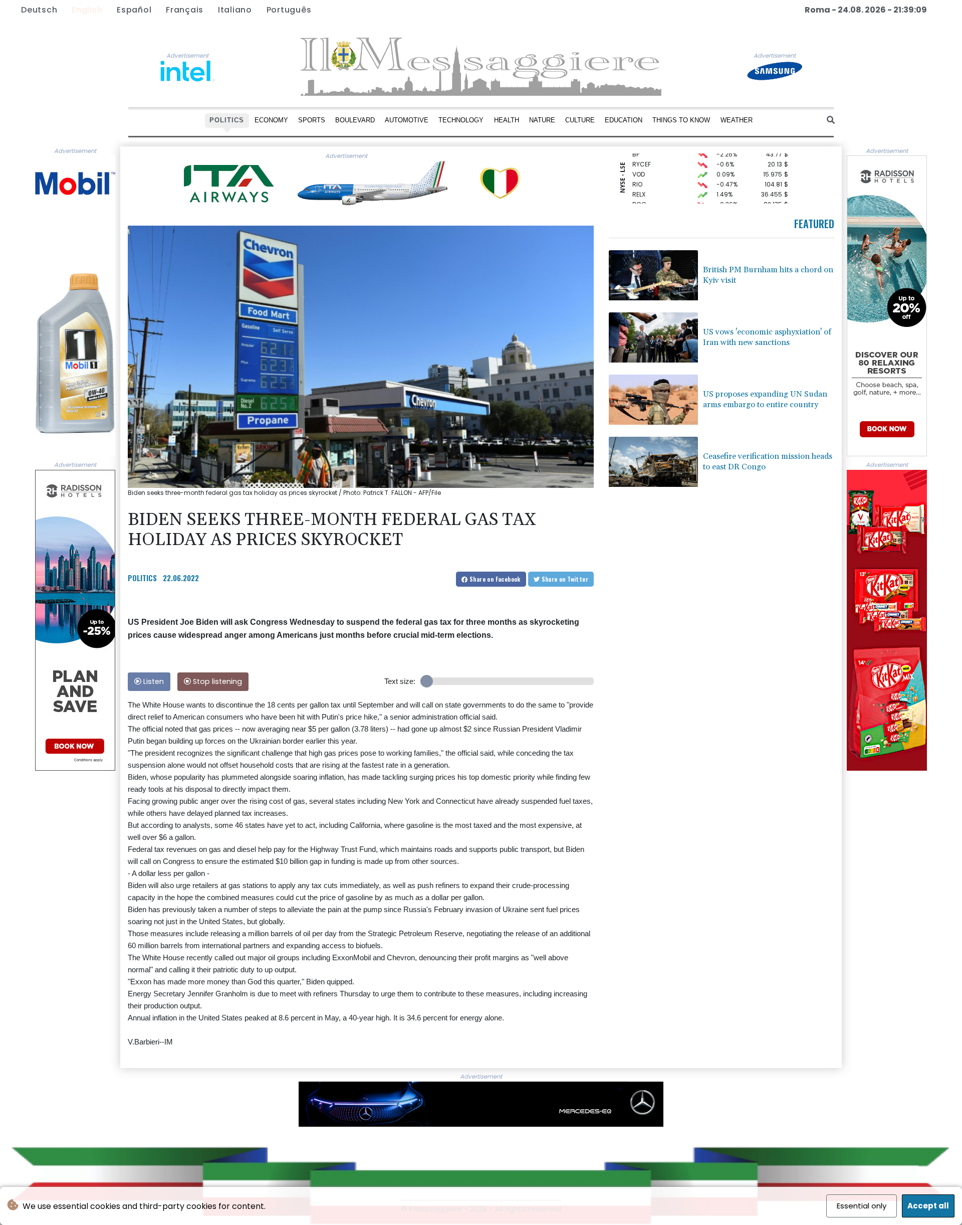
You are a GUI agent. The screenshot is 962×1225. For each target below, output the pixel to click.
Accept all (928, 1205)
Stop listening (216, 681)
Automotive (406, 120)
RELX (638, 178)
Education (623, 120)
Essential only (861, 1205)
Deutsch (39, 10)
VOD (638, 158)
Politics (226, 120)
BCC (639, 189)
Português (289, 10)
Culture (580, 120)
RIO (637, 168)
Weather (736, 120)
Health (506, 120)
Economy (271, 120)
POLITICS (142, 577)
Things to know (681, 120)
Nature (542, 120)
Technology (461, 120)
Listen (152, 681)
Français (184, 10)
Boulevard (355, 120)
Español (134, 10)
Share (494, 579)
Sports (311, 120)
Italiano (235, 10)
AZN (638, 199)
